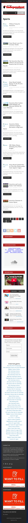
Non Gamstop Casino (14, 403)
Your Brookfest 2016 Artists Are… (16, 302)
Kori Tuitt (5, 150)
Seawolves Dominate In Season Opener (15, 201)
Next (9, 221)
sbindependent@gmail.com (18, 458)
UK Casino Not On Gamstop (14, 382)
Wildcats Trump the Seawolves (14, 24)
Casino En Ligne (14, 416)
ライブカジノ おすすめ (14, 417)
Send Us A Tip (14, 520)
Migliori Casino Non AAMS (14, 437)
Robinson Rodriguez (13, 27)
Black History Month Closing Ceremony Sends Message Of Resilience (14, 308)
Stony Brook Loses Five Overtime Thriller (15, 43)
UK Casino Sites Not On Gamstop (14, 412)
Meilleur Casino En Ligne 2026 (14, 430)
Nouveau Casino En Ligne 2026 (14, 432)
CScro (10, 187)
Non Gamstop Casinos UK (14, 407)
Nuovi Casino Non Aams (14, 428)
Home (11, 1)
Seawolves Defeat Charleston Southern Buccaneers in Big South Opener (13, 126)
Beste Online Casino (14, 396)
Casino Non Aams (14, 435)
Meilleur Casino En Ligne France (14, 424)
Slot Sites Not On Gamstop (14, 365)
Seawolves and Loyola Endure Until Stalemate (15, 184)
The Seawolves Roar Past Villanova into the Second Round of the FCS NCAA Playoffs (13, 63)
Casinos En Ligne (14, 439)
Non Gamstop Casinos (14, 371)
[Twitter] (10, 464)
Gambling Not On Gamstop (14, 387)
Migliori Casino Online (14, 369)
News (14, 1)
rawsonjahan (18, 298)
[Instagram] (5, 464)
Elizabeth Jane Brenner (8, 67)
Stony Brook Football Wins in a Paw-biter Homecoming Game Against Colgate (16, 166)
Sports (17, 1)
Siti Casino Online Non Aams (14, 410)
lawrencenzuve (18, 310)
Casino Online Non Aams (14, 405)
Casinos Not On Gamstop (14, 389)
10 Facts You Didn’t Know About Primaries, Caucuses (16, 314)
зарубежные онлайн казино (14, 421)
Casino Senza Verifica (14, 426)
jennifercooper (19, 316)
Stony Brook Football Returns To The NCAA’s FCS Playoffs (16, 83)
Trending (21, 291)
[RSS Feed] (7, 464)
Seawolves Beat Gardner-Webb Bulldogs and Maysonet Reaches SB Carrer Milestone (13, 105)
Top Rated (14, 291)
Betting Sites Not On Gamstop (14, 378)
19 (4, 221)
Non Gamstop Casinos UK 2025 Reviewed (14, 367)
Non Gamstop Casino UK (14, 374)
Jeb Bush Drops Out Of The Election (16, 320)
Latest (7, 291)
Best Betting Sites (14, 401)
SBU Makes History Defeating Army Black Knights (15, 146)
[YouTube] (12, 464)
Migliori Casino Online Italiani (14, 414)
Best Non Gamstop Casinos (14, 376)
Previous (6, 219)
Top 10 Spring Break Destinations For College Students (15, 296)
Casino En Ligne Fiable (14, 423)
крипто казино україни (14, 419)
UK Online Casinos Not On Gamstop (14, 392)
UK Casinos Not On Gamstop (14, 383)
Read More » (7, 36)
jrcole (17, 304)
